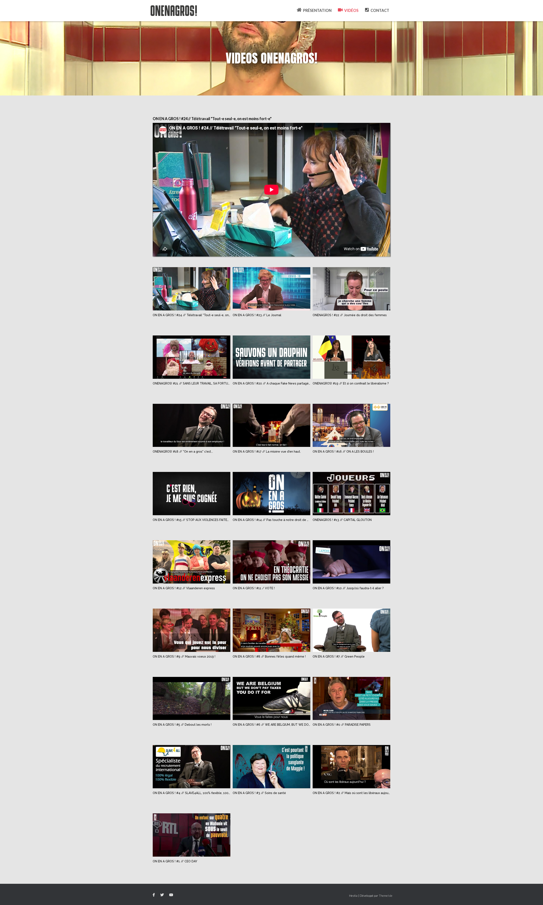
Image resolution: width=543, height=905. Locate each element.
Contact (380, 10)
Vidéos (351, 10)
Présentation (317, 10)
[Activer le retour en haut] (534, 896)
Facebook (154, 895)
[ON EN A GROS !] (173, 10)
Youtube (171, 895)
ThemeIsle (385, 895)
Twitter (162, 895)
